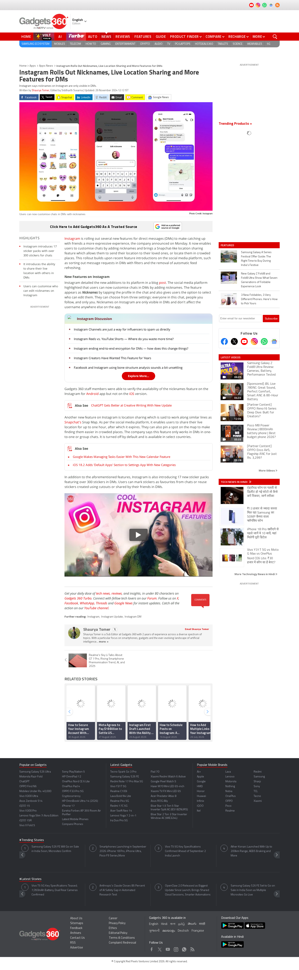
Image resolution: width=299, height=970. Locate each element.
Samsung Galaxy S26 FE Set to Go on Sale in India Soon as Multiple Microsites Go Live (253, 890)
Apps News (46, 65)
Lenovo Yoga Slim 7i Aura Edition (38, 815)
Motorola (230, 781)
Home (26, 36)
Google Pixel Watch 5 (163, 781)
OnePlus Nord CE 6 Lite (76, 781)
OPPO (229, 801)
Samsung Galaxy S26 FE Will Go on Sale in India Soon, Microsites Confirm (55, 849)
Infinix (200, 801)
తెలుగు (192, 924)
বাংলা (172, 924)
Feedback (76, 928)
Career (113, 918)
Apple (200, 776)
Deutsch (183, 930)
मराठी (202, 924)
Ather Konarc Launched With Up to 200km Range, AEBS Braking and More (251, 851)
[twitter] (114, 629)
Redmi (258, 771)
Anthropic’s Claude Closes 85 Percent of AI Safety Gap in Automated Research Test (122, 890)
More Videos (267, 470)
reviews (116, 593)
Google (201, 781)
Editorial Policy (118, 933)
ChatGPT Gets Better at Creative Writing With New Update (131, 405)
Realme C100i (118, 791)
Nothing (230, 786)
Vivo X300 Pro (28, 810)
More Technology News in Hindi (255, 574)
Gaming (106, 44)
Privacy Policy (117, 923)
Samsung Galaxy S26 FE (124, 776)
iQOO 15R (25, 820)
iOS (131, 393)
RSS (73, 942)
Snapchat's (72, 422)
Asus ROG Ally (159, 801)
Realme (230, 810)
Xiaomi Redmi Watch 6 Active (168, 776)
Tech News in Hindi (234, 482)
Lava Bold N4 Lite (120, 796)
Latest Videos (230, 357)
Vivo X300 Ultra (28, 796)
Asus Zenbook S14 (31, 801)
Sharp (257, 781)
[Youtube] (244, 341)
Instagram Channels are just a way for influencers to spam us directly (122, 329)
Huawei (201, 796)
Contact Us (77, 938)
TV (168, 44)
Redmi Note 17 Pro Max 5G (126, 781)
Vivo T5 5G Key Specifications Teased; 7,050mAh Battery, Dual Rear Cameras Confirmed (55, 890)
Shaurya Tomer (40, 90)
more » (103, 642)
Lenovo (230, 776)
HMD (200, 786)
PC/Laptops (182, 44)
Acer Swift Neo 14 (121, 810)
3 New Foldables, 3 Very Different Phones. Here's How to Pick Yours (259, 299)
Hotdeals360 (204, 44)
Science (237, 44)
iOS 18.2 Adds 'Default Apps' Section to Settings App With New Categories (124, 465)
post (162, 282)
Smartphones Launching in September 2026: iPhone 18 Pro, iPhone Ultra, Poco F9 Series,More (122, 851)
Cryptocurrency (71, 796)
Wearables (254, 44)
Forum (152, 598)
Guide (161, 36)
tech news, (103, 593)
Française (198, 930)
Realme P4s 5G (119, 801)
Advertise (76, 947)
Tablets (223, 44)
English (153, 924)
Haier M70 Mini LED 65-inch (167, 786)
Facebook (71, 603)
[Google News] (274, 341)
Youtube (167, 948)
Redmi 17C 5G (119, 805)
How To (91, 44)
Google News (123, 603)
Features (143, 36)
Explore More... (138, 376)
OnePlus (230, 796)
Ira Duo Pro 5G (119, 820)
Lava (228, 771)
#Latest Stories (30, 879)
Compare (214, 36)
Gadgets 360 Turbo (78, 598)
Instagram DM (133, 616)
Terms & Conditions (122, 938)
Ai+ (199, 771)
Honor (201, 791)
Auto (92, 36)
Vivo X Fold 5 (27, 825)
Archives (75, 933)
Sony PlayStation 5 (73, 771)
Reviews (123, 36)
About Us (76, 918)
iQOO (200, 805)
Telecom (75, 44)
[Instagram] (254, 341)
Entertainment (125, 44)
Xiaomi (258, 801)
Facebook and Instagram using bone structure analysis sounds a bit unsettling (128, 367)
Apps (32, 65)
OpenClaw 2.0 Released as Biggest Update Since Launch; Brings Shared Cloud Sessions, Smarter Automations (188, 890)
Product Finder (184, 36)
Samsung (259, 776)
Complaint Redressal (122, 942)
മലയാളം (168, 930)
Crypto (145, 44)
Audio (159, 44)
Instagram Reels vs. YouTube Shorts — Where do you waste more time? (124, 339)
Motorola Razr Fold (31, 776)
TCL (256, 791)
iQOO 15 (24, 805)
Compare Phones (72, 824)
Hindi (164, 924)
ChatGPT (24, 781)
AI (60, 36)
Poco (228, 805)
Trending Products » (235, 124)
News (106, 36)
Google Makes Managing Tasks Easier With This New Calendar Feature (121, 457)
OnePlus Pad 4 (71, 786)
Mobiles (59, 44)
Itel (199, 810)
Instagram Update (112, 616)
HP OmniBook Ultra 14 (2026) (80, 801)
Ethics (113, 928)
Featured (228, 245)
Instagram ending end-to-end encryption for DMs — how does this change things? (131, 348)
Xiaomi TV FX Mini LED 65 (166, 791)
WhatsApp (87, 603)
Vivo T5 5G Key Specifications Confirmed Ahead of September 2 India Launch (185, 851)
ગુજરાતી (154, 930)
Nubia (228, 791)
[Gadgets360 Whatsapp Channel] (264, 341)
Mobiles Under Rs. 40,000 (35, 791)
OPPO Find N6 (28, 786)
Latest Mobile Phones (75, 819)
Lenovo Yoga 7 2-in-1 (123, 815)
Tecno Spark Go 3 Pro (123, 771)
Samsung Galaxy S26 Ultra (35, 771)
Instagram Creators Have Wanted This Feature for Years (112, 358)
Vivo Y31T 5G (118, 786)
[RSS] (277, 5)
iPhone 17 (68, 805)
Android (92, 393)
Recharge (237, 36)
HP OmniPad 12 (71, 776)
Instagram (72, 238)
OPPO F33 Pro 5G (73, 791)
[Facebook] (224, 341)
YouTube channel (96, 608)
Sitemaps (76, 923)
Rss (192, 948)
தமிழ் (181, 924)
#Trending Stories (31, 840)
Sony (257, 786)
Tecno (257, 796)
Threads (101, 603)
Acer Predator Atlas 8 (163, 796)
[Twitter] (234, 341)
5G (268, 44)
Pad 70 (155, 771)
